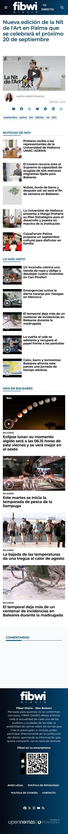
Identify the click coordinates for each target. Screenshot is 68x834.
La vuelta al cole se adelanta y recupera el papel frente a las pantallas (43, 340)
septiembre (10, 117)
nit (47, 117)
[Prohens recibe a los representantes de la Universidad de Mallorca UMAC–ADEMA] (12, 149)
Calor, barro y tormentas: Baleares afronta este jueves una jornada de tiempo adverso (42, 365)
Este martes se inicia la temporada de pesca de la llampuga (27, 502)
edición (39, 117)
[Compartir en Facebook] (22, 108)
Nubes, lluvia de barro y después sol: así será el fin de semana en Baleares (42, 191)
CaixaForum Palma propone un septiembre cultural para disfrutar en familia (42, 239)
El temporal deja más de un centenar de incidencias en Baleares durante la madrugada (44, 319)
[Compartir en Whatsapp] (61, 108)
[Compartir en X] (29, 108)
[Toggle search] (62, 7)
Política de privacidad (43, 785)
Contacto (49, 793)
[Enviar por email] (14, 108)
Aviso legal (15, 785)
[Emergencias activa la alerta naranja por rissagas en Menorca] (12, 298)
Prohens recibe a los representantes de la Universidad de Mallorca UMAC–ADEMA (41, 146)
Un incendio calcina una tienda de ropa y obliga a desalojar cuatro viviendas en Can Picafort (43, 272)
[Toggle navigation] (6, 7)
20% (54, 117)
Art (31, 117)
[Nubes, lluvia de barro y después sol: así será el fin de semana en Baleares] (12, 195)
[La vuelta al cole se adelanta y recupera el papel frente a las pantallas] (12, 344)
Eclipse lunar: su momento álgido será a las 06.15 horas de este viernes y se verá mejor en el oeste (32, 443)
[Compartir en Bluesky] (37, 108)
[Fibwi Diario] (25, 7)
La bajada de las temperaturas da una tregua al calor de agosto (33, 556)
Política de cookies (24, 793)
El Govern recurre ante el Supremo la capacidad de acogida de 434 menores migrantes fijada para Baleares (42, 171)
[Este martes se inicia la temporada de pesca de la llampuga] (34, 473)
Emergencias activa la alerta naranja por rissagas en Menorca (43, 294)
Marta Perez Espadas (30, 96)
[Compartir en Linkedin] (53, 108)
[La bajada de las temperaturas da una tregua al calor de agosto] (34, 530)
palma (23, 117)
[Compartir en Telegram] (45, 108)
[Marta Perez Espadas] (8, 97)
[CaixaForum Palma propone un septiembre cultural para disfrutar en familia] (12, 241)
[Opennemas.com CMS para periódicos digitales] (34, 826)
